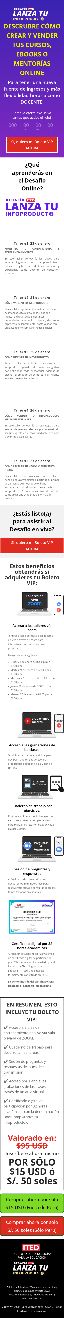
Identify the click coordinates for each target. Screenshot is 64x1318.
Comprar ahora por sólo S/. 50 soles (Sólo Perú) (32, 1226)
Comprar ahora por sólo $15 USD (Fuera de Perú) (32, 1203)
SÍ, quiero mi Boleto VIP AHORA (32, 145)
